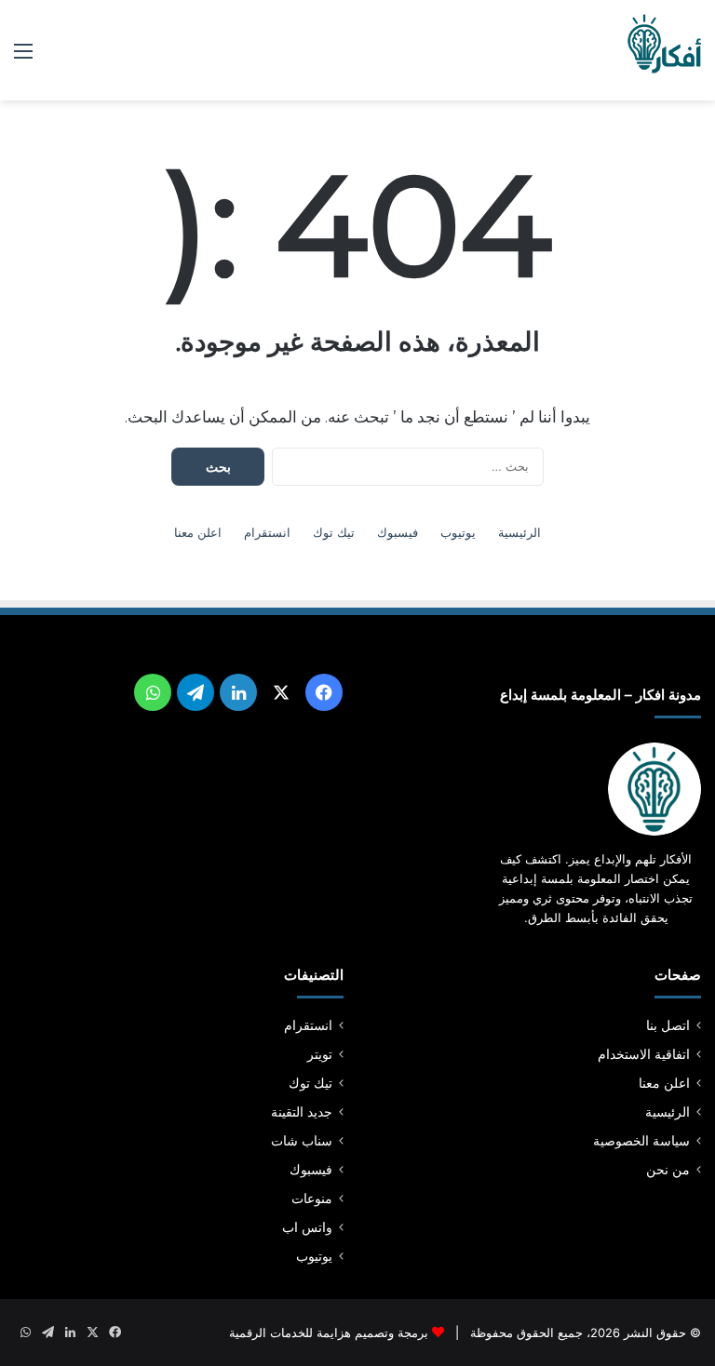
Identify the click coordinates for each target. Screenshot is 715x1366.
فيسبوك (397, 532)
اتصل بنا (668, 1025)
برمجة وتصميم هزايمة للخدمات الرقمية (328, 1332)
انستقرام (267, 532)
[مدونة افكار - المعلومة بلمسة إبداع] (664, 50)
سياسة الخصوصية (641, 1140)
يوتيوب (458, 532)
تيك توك (334, 532)
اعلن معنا (198, 532)
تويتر (319, 1054)
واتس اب (307, 1227)
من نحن (668, 1169)
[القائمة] (23, 57)
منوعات (311, 1198)
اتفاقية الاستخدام (644, 1054)
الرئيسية (519, 532)
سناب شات (301, 1140)
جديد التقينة (301, 1112)
